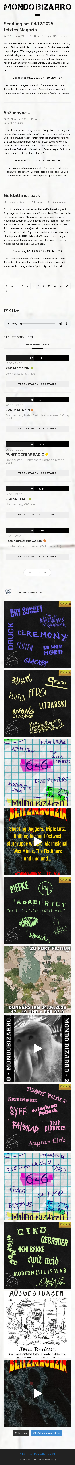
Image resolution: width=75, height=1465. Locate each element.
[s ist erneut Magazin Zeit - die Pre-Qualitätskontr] (37, 1255)
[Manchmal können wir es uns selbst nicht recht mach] (37, 772)
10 (56, 286)
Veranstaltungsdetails (37, 384)
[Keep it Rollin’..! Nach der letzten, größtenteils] (37, 910)
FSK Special (17, 499)
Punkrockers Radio (25, 455)
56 (68, 286)
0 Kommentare (59, 36)
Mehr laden (37, 572)
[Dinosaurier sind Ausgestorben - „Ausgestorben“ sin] (37, 1324)
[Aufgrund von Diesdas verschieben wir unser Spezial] (37, 634)
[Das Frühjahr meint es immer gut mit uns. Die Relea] (37, 1117)
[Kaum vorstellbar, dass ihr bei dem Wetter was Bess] (37, 703)
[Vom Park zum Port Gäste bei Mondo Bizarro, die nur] (37, 979)
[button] (37, 15)
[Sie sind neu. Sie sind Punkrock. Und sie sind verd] (37, 1393)
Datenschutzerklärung (45, 1459)
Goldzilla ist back (22, 195)
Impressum (24, 1459)
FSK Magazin (18, 368)
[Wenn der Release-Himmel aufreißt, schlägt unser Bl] (37, 841)
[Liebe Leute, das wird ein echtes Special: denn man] (37, 1048)
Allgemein (39, 36)
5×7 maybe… (17, 113)
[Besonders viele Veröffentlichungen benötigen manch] (37, 1186)
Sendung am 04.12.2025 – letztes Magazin (30, 27)
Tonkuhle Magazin (24, 541)
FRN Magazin (18, 410)
